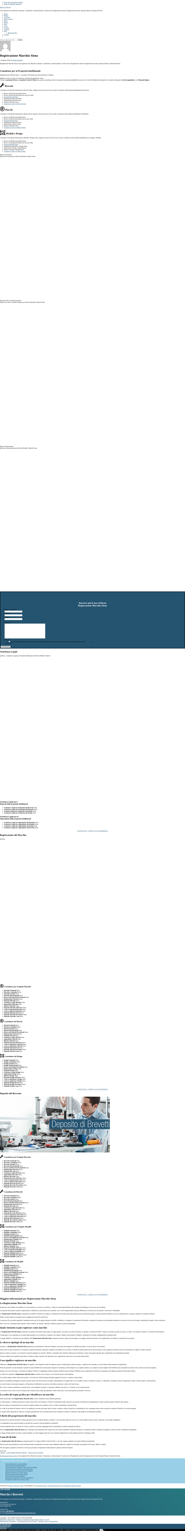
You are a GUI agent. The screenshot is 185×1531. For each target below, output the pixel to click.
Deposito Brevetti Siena (11, 97)
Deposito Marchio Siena (55, 1486)
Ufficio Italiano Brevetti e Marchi (16, 1452)
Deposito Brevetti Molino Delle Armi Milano (19, 1471)
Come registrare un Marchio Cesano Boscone (19, 1469)
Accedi (47, 1519)
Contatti (2, 1452)
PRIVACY (88, 641)
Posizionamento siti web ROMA (27, 1521)
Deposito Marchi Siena (11, 120)
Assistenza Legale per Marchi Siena (15, 127)
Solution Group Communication (48, 1521)
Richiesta (7, 622)
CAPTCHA (8, 643)
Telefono (8, 613)
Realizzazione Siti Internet (8, 1521)
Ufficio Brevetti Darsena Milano (15, 1476)
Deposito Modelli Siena (11, 144)
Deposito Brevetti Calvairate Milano (16, 1464)
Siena (21, 1486)
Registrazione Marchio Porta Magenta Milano (19, 1478)
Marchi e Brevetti (5, 7)
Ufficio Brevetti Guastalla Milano (15, 1465)
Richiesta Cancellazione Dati (25, 1519)
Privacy (7, 640)
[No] (103, 1530)
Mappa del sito (39, 1519)
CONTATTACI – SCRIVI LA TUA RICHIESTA (92, 831)
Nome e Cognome (10, 609)
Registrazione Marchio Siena (9, 1456)
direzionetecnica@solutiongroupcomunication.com (20, 1513)
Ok (101, 1530)
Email (7, 617)
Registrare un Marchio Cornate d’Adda (17, 1479)
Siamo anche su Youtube (35, 1452)
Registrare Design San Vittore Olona (16, 1472)
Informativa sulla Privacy (7, 1519)
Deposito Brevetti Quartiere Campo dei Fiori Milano (21, 1467)
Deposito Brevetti (41, 1486)
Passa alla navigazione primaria (13, 2)
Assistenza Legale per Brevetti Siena (15, 104)
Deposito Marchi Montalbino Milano (16, 1474)
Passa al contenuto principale (12, 4)
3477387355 (10, 1511)
